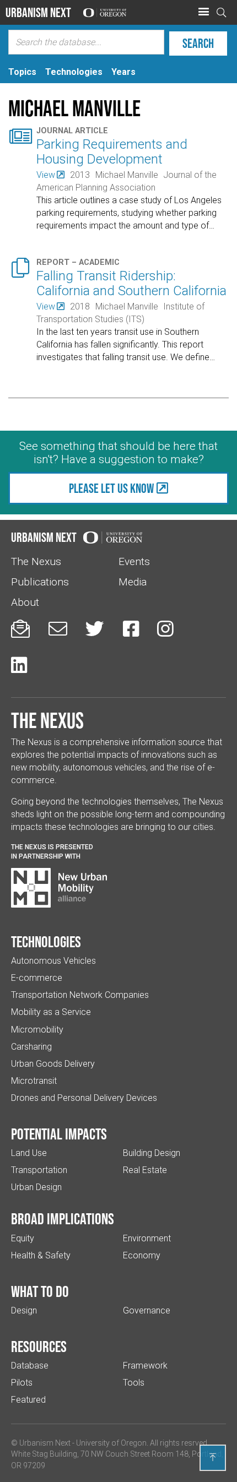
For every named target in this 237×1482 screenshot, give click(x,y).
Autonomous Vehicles (53, 961)
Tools (133, 1382)
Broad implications (62, 1219)
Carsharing (31, 1046)
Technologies (46, 942)
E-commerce (36, 978)
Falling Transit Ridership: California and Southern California (131, 283)
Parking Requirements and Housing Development (111, 152)
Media (132, 582)
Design (24, 1310)
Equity (22, 1238)
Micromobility (37, 1029)
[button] (203, 12)
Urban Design (36, 1187)
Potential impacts (59, 1134)
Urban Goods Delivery (53, 1063)
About (25, 602)
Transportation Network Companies (80, 995)
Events (134, 561)
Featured (28, 1399)
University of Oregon (111, 1442)
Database (30, 1365)
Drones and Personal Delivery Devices (84, 1098)
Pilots (22, 1382)
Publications (40, 582)
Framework (145, 1365)
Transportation (39, 1170)
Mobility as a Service (51, 1012)
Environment (147, 1238)
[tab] (22, 72)
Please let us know (111, 488)
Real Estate (145, 1170)
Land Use (29, 1153)
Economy (141, 1255)
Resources (39, 1346)
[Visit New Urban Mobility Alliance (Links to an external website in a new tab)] (59, 888)
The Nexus (36, 561)
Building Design (151, 1153)
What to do (40, 1291)
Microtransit (34, 1081)
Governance (146, 1310)
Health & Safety (41, 1255)
